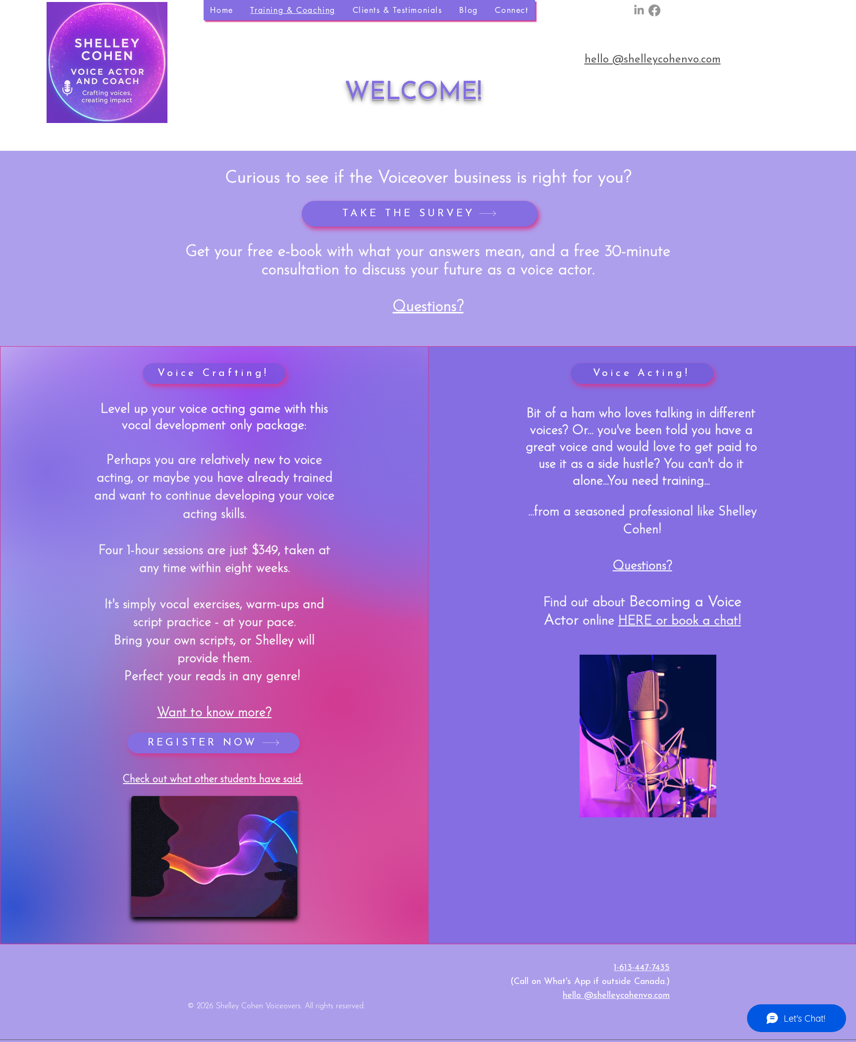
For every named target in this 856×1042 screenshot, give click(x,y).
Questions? (428, 307)
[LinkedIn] (639, 10)
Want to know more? (214, 713)
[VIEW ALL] (736, 141)
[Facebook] (654, 10)
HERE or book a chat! (679, 621)
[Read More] (460, 1039)
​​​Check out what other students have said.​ (213, 779)
